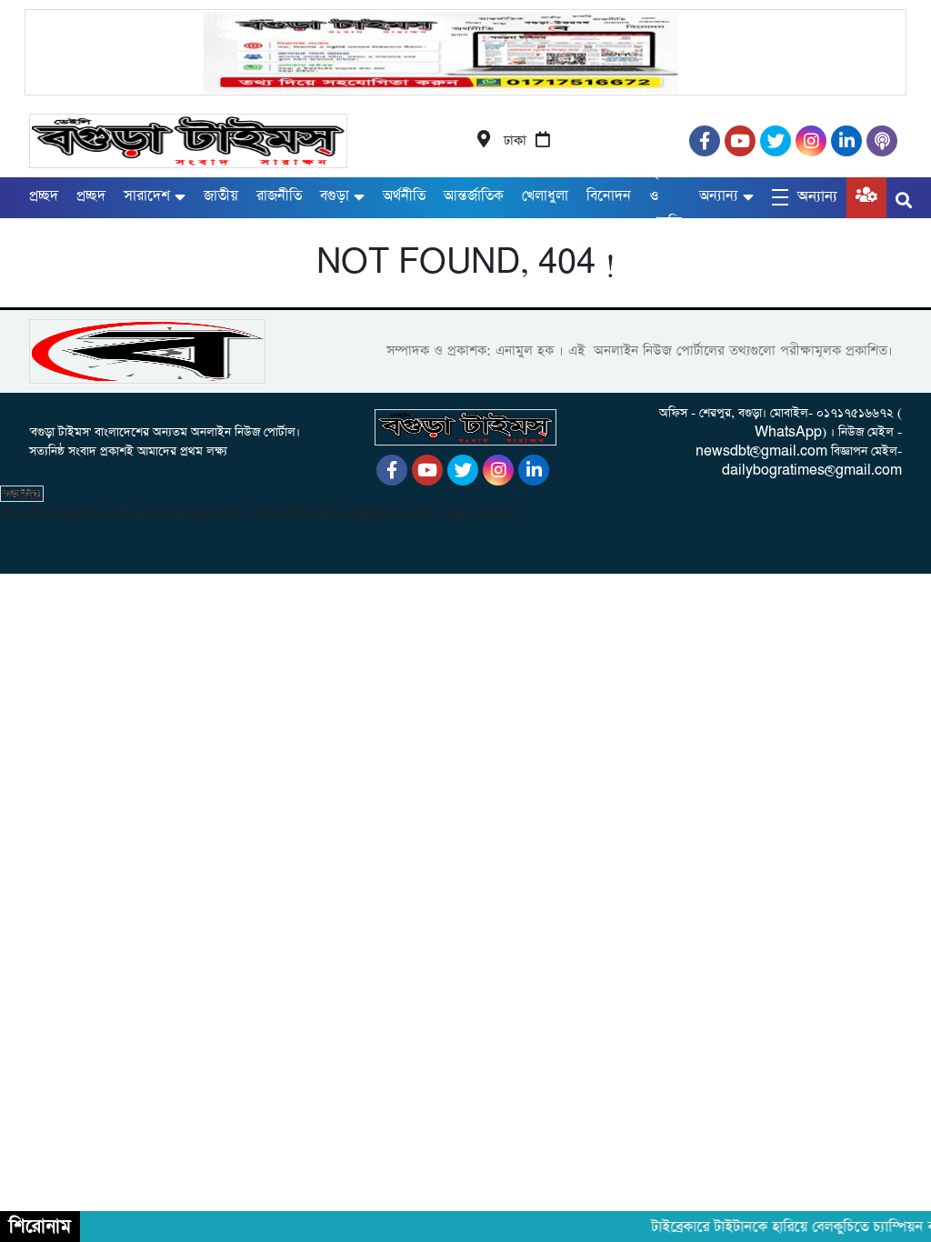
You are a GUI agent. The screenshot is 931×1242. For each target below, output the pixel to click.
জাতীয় (221, 195)
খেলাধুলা (545, 195)
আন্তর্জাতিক (474, 195)
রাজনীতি (279, 195)
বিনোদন (608, 195)
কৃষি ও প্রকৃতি (665, 197)
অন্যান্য (718, 195)
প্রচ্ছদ (43, 195)
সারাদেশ (147, 195)
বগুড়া (334, 195)
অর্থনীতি (404, 195)
